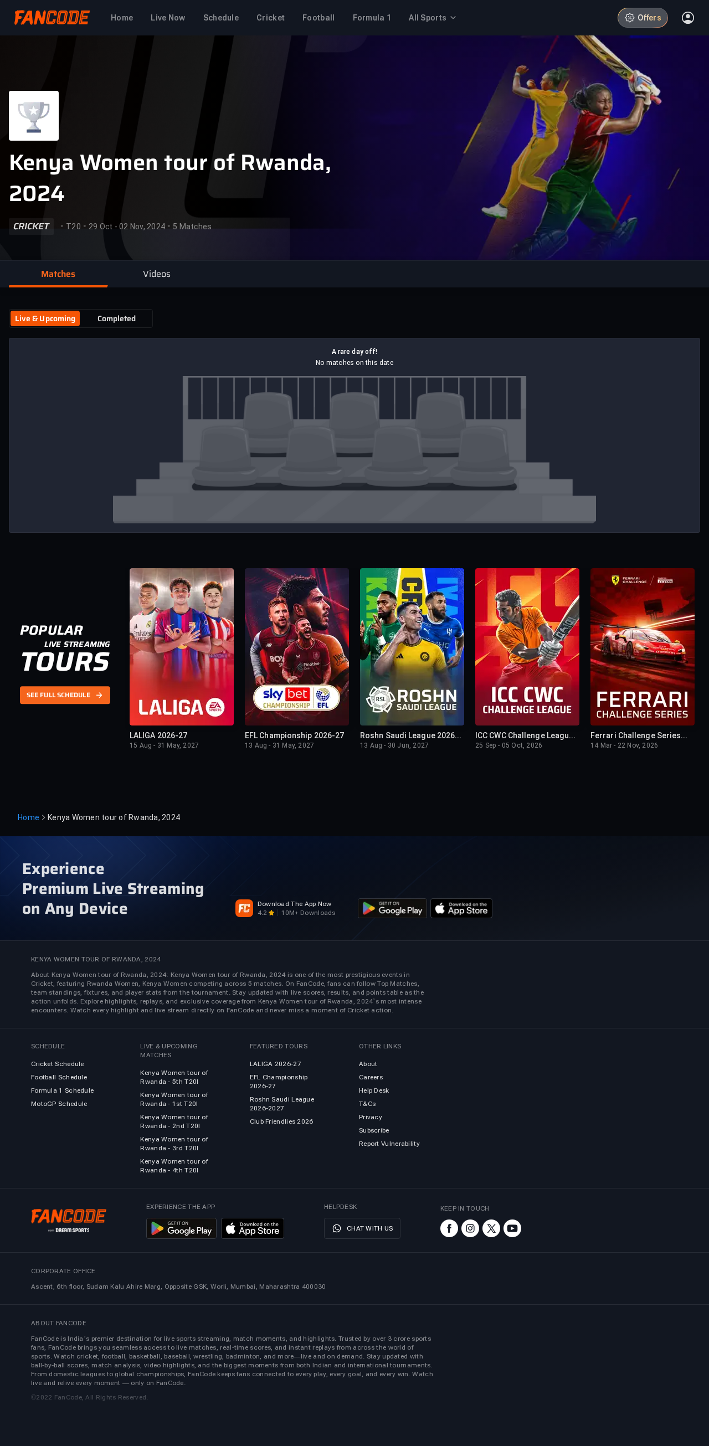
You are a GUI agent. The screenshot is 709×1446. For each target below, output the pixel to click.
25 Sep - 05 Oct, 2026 (508, 745)
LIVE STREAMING (77, 644)
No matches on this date (354, 363)
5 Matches (192, 226)
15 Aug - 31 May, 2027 (164, 745)
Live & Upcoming (45, 318)
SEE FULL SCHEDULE (58, 695)
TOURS (64, 661)
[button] (58, 274)
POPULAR (51, 630)
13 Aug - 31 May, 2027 (279, 745)
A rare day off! (355, 352)
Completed (116, 318)
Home (28, 817)
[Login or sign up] (688, 18)
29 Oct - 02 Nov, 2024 (127, 226)
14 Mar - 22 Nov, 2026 (624, 745)
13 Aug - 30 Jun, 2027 (394, 745)
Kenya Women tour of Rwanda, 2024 (170, 178)
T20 (73, 226)
